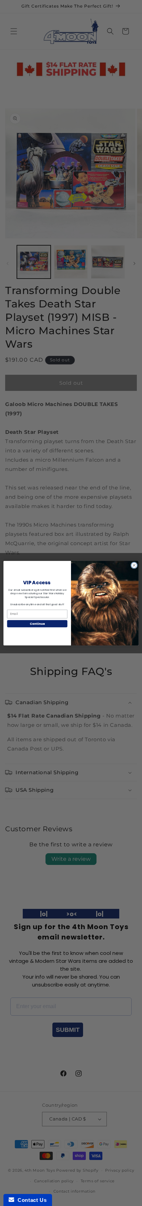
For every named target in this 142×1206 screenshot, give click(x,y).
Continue (37, 623)
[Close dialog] (134, 565)
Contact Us (30, 1200)
